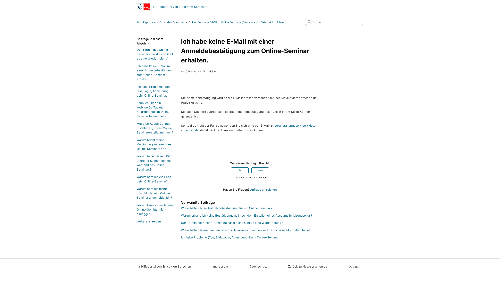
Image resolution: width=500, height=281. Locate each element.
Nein (260, 170)
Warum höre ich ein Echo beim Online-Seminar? (154, 179)
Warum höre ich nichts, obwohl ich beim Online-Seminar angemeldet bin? (154, 193)
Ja (239, 170)
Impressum (220, 266)
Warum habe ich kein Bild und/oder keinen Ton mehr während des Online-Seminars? (155, 162)
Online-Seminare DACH (203, 22)
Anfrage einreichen (263, 189)
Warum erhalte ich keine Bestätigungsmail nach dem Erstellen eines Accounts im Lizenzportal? (246, 215)
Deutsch (355, 266)
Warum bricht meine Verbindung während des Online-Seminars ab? (154, 144)
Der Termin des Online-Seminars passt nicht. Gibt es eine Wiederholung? (155, 54)
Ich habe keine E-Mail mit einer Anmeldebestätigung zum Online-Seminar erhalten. (155, 72)
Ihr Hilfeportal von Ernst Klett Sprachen (161, 22)
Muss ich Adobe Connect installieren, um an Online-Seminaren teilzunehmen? (155, 128)
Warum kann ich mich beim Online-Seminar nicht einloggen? (155, 209)
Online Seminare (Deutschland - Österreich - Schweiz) (254, 22)
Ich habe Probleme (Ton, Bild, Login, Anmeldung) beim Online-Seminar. (154, 91)
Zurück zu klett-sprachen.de (307, 266)
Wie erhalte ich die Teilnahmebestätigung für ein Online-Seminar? (226, 208)
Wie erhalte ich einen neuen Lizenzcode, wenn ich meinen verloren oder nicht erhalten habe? (246, 230)
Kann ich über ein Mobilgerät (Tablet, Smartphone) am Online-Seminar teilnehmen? (154, 109)
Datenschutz (258, 266)
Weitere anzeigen (149, 221)
